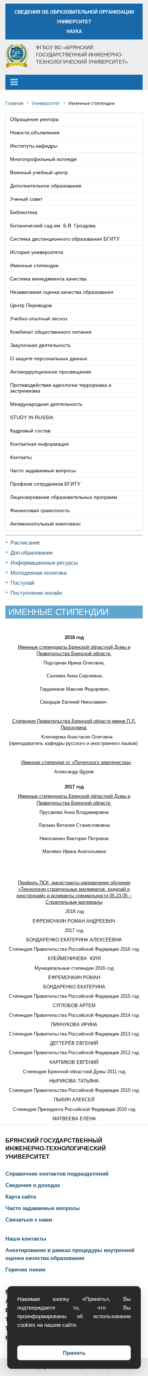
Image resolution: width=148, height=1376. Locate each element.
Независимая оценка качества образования (62, 292)
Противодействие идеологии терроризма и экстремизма (60, 388)
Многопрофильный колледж (43, 159)
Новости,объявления (35, 132)
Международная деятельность (46, 404)
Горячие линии (25, 1270)
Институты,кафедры (33, 146)
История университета (36, 252)
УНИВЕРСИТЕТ (74, 21)
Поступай (22, 583)
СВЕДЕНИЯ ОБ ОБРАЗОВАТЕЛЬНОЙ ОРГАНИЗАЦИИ (74, 12)
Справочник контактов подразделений (56, 1174)
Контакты (21, 457)
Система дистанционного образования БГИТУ (65, 239)
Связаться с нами (28, 1220)
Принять (74, 1353)
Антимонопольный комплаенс (45, 524)
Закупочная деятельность (40, 345)
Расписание (25, 542)
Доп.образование (31, 553)
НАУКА (74, 31)
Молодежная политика (38, 573)
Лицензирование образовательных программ (63, 497)
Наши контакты (25, 1239)
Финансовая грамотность (40, 510)
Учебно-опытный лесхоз (38, 318)
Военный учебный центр (39, 172)
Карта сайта (20, 1197)
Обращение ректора (34, 119)
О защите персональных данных (48, 358)
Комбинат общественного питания (51, 332)
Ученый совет (26, 199)
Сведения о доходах (32, 1185)
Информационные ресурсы (44, 563)
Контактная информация (39, 444)
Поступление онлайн (36, 593)
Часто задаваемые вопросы (43, 470)
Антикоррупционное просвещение (50, 372)
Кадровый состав (30, 431)
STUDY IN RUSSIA (31, 417)
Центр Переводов (31, 305)
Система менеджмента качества (48, 279)
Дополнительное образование (46, 186)
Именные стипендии (34, 265)
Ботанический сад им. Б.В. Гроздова (53, 225)
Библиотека (23, 212)
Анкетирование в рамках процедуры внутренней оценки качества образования (69, 1254)
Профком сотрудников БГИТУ (45, 484)
